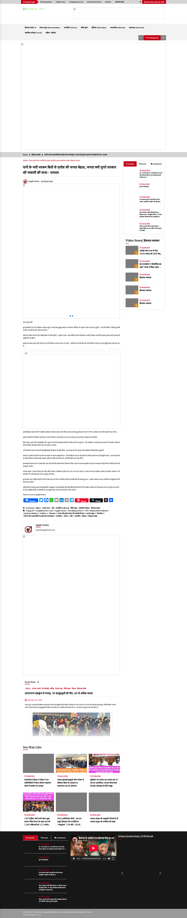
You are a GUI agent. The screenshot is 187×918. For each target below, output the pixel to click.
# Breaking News (46, 2)
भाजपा (66, 516)
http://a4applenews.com (45, 530)
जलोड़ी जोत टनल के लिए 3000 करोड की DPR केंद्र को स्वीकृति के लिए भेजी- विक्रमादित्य (150, 252)
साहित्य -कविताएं (51, 33)
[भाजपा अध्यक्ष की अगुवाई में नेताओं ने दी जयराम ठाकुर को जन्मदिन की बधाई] (104, 802)
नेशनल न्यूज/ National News (49, 27)
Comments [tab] (157, 164)
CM (86, 511)
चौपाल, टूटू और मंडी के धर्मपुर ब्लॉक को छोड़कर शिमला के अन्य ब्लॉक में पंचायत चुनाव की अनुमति (150, 228)
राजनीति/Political (46, 160)
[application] (93, 848)
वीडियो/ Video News (99, 27)
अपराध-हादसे (36, 688)
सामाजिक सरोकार (65, 160)
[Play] (74, 858)
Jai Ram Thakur (31, 513)
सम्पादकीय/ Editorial (117, 27)
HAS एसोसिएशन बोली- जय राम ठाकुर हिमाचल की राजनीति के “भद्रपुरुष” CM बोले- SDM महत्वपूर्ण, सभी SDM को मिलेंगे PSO (71, 821)
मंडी (37, 160)
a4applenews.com (44, 511)
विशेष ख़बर (84, 27)
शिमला (84, 516)
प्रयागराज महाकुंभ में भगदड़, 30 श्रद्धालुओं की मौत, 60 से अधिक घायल (59, 693)
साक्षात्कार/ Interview (136, 27)
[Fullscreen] (113, 858)
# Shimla (108, 2)
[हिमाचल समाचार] (132, 277)
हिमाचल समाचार (145, 277)
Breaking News (75, 511)
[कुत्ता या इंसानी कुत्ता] (132, 186)
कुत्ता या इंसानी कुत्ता (144, 186)
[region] (118, 13)
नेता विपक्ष (100, 513)
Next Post (30, 682)
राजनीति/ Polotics (70, 27)
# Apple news (60, 2)
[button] (77, 13)
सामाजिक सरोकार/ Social (33, 33)
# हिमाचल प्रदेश (119, 2)
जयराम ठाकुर (90, 513)
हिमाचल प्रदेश (29, 27)
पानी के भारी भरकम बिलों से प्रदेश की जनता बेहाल (39, 516)
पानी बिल (58, 516)
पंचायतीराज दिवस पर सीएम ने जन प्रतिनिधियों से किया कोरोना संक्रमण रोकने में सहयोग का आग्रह (37, 782)
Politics (43, 513)
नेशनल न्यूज (59, 688)
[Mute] (109, 858)
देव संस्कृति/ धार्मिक (48, 688)
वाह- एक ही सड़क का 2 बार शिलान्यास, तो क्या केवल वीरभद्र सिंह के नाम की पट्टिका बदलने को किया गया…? (151, 175)
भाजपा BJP (32, 160)
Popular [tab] (130, 164)
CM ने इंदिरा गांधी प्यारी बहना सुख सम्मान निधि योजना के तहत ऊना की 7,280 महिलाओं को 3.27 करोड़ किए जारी (38, 821)
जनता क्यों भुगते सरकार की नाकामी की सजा (71, 513)
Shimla (52, 513)
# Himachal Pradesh (94, 2)
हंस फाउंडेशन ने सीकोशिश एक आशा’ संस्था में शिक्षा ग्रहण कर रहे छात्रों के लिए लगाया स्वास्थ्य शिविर (151, 266)
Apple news (60, 511)
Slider (25, 160)
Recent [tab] (143, 164)
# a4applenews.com (76, 2)
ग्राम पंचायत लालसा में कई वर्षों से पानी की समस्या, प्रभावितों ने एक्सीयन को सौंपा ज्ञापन (150, 201)
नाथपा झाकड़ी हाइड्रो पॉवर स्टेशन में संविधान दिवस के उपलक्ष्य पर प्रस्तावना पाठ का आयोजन (70, 782)
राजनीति (77, 516)
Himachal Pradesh (98, 511)
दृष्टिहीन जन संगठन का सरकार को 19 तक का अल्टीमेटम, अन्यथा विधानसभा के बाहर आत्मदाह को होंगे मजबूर (104, 782)
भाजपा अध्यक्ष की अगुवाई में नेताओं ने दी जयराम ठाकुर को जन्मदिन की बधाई (104, 820)
